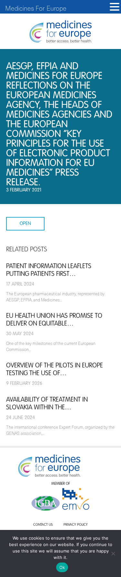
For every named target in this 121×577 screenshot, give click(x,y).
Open (25, 223)
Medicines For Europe (35, 8)
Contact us (43, 525)
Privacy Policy (76, 525)
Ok (62, 567)
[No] (113, 553)
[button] (114, 7)
